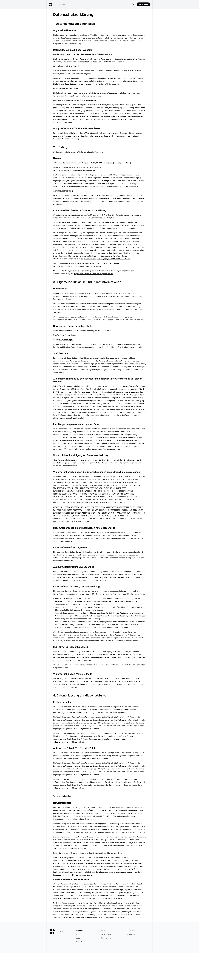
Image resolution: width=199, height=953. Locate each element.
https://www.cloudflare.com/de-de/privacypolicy (93, 274)
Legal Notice (106, 934)
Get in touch (143, 4)
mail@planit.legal (66, 340)
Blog (63, 4)
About (68, 4)
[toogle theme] (133, 4)
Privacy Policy (106, 938)
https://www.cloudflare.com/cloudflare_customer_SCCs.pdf (77, 266)
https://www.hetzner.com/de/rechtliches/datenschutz (74, 170)
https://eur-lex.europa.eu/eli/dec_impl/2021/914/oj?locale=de (105, 259)
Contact (79, 942)
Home (57, 4)
